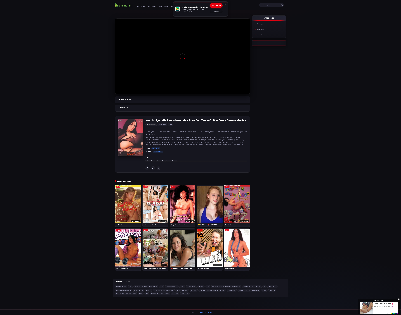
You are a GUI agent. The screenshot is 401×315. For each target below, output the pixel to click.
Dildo (182, 286)
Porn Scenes (151, 6)
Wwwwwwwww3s (171, 286)
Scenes (259, 35)
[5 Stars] (155, 124)
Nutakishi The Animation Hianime (126, 293)
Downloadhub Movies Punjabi (160, 293)
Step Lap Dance (121, 286)
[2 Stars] (149, 124)
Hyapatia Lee (160, 160)
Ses (208, 286)
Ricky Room (184, 293)
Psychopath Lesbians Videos (251, 286)
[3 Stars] (151, 124)
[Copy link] (158, 168)
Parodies (260, 24)
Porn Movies (140, 6)
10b (147, 293)
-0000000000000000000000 (163, 290)
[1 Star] (147, 124)
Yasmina (272, 290)
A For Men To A (138, 290)
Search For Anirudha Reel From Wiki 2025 (212, 290)
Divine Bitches (191, 286)
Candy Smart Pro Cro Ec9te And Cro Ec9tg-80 (226, 286)
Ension (264, 290)
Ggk (161, 286)
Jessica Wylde (172, 160)
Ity (264, 286)
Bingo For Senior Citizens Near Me (249, 290)
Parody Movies (163, 6)
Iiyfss (140, 293)
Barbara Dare (150, 160)
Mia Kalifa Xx (272, 286)
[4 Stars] (153, 124)
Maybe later (216, 11)
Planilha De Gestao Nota (123, 290)
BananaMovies (206, 312)
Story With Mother (182, 290)
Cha (130, 286)
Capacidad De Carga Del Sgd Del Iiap (146, 286)
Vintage (201, 286)
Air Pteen (193, 290)
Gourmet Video (158, 151)
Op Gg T (148, 290)
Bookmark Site (216, 5)
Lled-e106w (231, 290)
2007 (170, 124)
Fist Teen (175, 293)
